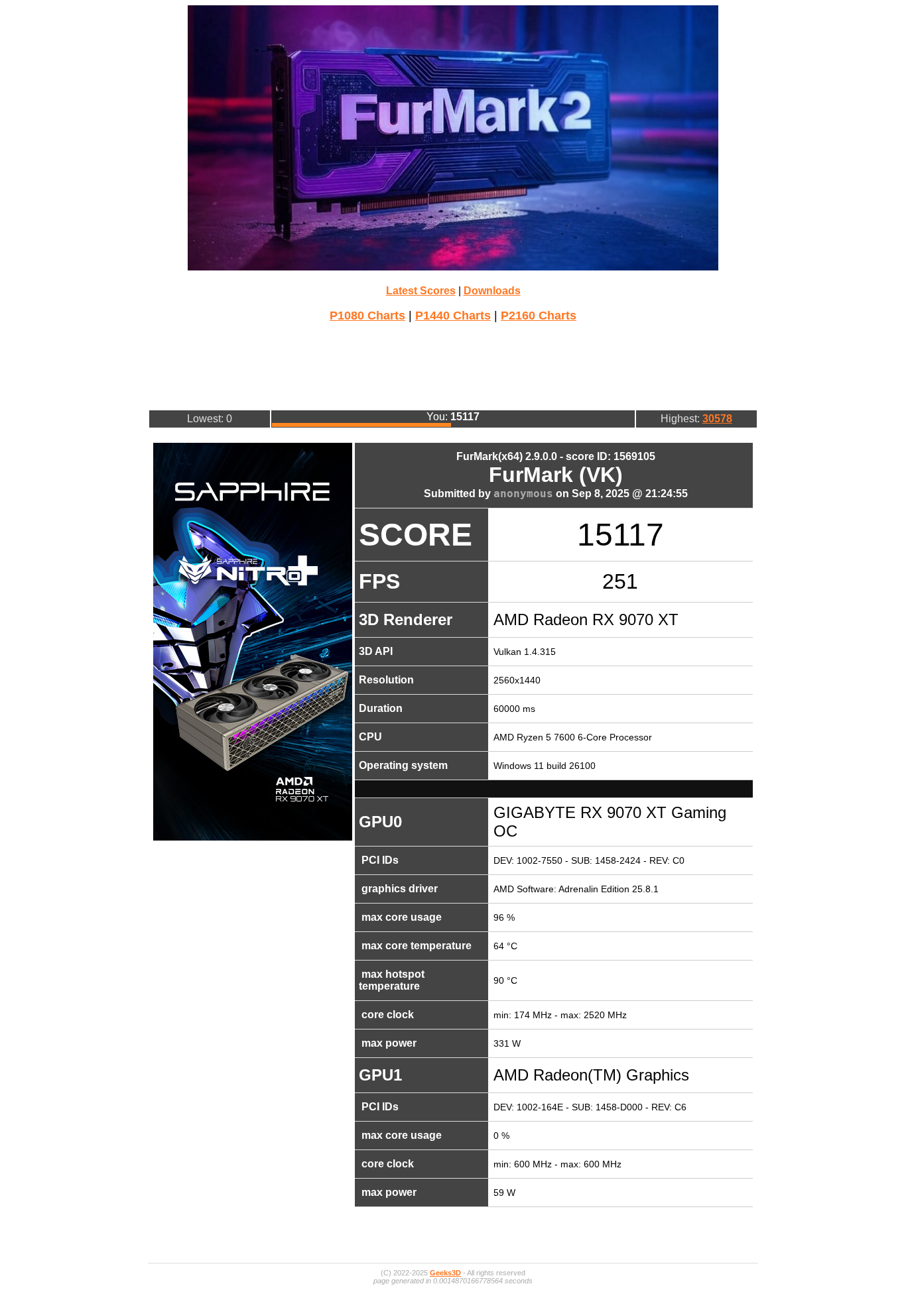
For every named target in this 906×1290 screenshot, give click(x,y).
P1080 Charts (367, 315)
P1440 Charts (453, 315)
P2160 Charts (538, 315)
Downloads (492, 290)
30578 (717, 418)
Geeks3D (445, 1273)
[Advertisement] (453, 364)
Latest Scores (421, 290)
